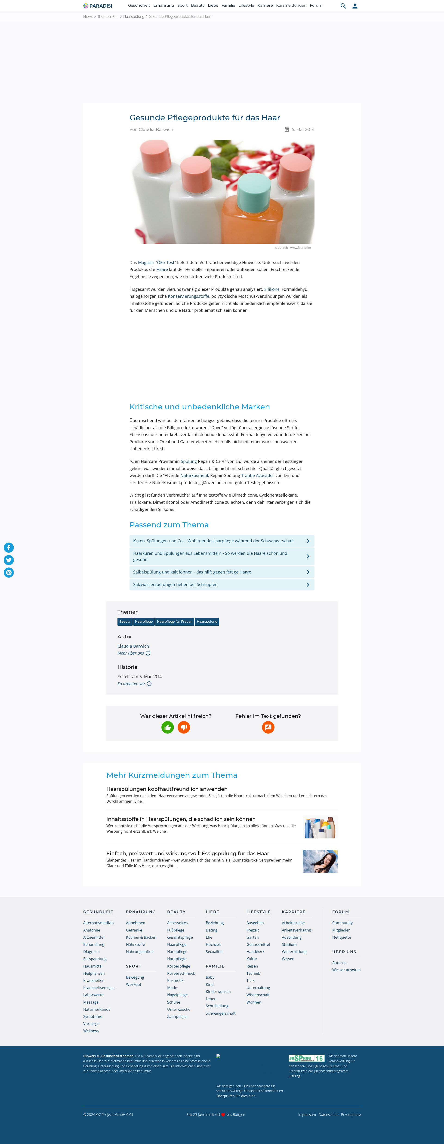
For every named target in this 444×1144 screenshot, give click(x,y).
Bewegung (135, 977)
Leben (211, 998)
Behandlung (93, 944)
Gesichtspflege (180, 937)
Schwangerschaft (221, 1013)
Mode (172, 987)
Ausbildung (292, 937)
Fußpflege (175, 930)
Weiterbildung (294, 951)
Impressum (307, 1114)
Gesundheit (139, 5)
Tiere (251, 980)
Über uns (344, 952)
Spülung (189, 461)
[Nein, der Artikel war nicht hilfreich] (184, 727)
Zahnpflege (177, 1016)
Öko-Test (165, 262)
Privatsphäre (351, 1114)
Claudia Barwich (133, 646)
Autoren (339, 962)
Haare (162, 269)
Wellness (91, 1030)
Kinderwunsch (218, 991)
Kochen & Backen (141, 937)
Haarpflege (144, 621)
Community (342, 922)
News (87, 16)
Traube (248, 475)
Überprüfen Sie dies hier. (236, 1096)
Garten (253, 937)
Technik (253, 973)
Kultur (252, 958)
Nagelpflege (177, 994)
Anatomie (91, 930)
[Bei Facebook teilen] (9, 548)
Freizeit (253, 930)
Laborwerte (93, 994)
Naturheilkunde (97, 1009)
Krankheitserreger (99, 987)
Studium (289, 944)
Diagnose (91, 951)
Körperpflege (178, 966)
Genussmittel (258, 944)
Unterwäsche (178, 1009)
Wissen (288, 958)
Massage (91, 1002)
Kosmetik (175, 980)
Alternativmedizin (98, 922)
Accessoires (177, 922)
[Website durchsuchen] (343, 6)
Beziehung (215, 922)
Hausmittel (92, 966)
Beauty (198, 5)
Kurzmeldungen (291, 5)
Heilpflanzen (94, 973)
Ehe (209, 937)
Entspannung (95, 958)
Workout (133, 984)
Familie (228, 5)
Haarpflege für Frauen (174, 621)
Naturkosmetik (194, 475)
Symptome (92, 1016)
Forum (316, 5)
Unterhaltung (258, 987)
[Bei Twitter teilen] (9, 560)
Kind (210, 984)
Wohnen (254, 1002)
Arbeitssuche (293, 922)
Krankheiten (94, 980)
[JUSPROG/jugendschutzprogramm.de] (307, 1058)
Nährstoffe (135, 944)
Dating (211, 930)
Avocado (264, 475)
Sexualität (214, 951)
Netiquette (341, 937)
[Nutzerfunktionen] (355, 6)
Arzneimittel (93, 937)
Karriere (265, 5)
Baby (210, 977)
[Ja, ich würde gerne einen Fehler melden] (268, 727)
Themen (104, 16)
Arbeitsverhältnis (297, 930)
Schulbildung (217, 1005)
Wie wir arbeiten (346, 969)
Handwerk (255, 951)
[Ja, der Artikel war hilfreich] (167, 727)
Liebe (213, 5)
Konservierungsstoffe (188, 296)
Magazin (146, 262)
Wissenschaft (258, 994)
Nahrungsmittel (140, 951)
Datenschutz (328, 1114)
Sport (182, 5)
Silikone (272, 289)
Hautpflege (176, 958)
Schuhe (173, 1002)
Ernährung (163, 5)
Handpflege (177, 951)
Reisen (252, 966)
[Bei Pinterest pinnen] (9, 572)
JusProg (294, 1076)
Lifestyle (246, 5)
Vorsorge (91, 1023)
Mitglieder (341, 930)
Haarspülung (133, 16)
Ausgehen (255, 922)
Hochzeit (213, 944)
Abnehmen (135, 922)
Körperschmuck (181, 973)
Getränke (134, 930)
